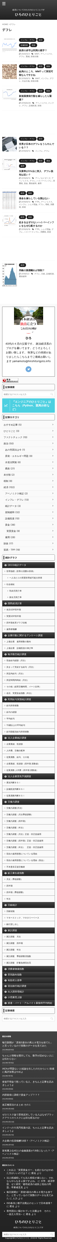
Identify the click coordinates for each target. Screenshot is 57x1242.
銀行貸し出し (12, 924)
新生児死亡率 (15, 597)
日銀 (43, 274)
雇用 (40, 183)
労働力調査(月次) (14, 808)
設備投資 (33, 105)
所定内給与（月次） (15, 673)
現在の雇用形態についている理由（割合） (25, 860)
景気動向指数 (15, 974)
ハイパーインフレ (44, 181)
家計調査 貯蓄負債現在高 (18, 962)
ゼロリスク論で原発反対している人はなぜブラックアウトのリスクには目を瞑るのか (28, 1116)
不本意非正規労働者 (15, 867)
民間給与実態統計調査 (19, 699)
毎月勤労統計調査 (17, 654)
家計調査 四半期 (14, 943)
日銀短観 (10, 911)
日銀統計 (12, 904)
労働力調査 (13, 801)
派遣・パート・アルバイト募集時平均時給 (30, 1002)
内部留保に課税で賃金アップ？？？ (21, 1094)
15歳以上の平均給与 (15, 725)
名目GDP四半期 (13, 609)
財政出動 (34, 56)
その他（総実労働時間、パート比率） (23, 686)
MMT (37, 54)
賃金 (26, 183)
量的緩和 (33, 183)
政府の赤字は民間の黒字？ (33, 50)
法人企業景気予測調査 (19, 776)
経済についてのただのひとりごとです (28, 1227)
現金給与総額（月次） (16, 660)
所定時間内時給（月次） (17, 680)
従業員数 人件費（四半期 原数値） (22, 770)
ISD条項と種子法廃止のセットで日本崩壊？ (29, 1203)
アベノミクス (46, 54)
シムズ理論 (32, 204)
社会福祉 (10, 584)
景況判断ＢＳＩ (13, 782)
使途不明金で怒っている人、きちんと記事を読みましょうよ (28, 1083)
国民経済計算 (15, 603)
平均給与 (10, 718)
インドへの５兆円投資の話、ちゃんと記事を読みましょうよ (28, 1129)
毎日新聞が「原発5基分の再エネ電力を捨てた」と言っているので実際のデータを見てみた (27, 1044)
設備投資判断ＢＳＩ (15, 789)
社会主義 (26, 81)
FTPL (37, 202)
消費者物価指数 (16, 968)
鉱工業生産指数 (16, 873)
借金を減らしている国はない (34, 198)
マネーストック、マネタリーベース (22, 917)
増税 (47, 204)
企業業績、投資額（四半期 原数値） (23, 763)
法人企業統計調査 (17, 737)
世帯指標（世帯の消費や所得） (20, 571)
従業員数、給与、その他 (17, 757)
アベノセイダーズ (42, 178)
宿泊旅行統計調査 (17, 985)
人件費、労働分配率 (15, 750)
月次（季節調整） (14, 879)
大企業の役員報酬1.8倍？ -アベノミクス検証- (26, 1140)
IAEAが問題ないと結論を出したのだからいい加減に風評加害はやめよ (28, 1070)
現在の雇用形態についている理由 (21, 853)
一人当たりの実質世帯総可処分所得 (25, 577)
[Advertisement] (28, 123)
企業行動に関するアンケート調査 (25, 635)
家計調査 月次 (13, 936)
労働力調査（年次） (15, 827)
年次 (8, 899)
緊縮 (28, 56)
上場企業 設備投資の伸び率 (19, 648)
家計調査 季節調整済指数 (18, 956)
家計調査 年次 (13, 949)
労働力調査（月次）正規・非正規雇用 (23, 834)
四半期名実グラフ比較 (16, 622)
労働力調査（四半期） (16, 821)
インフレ (45, 78)
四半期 (9, 885)
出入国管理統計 (16, 991)
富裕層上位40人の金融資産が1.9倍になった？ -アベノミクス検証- (28, 1152)
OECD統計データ (17, 565)
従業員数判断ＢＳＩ (15, 795)
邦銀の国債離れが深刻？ (32, 270)
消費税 (43, 232)
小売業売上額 (15, 997)
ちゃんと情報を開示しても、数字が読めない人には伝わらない (28, 1057)
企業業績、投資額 (14, 744)
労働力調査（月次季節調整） (19, 814)
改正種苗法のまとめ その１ (16, 1104)
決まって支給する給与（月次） (20, 667)
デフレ (22, 56)
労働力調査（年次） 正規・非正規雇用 (24, 847)
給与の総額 (11, 712)
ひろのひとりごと (28, 14)
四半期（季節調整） (15, 892)
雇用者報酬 (11, 629)
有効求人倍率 (15, 980)
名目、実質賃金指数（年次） (19, 693)
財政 (40, 105)
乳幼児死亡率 (15, 591)
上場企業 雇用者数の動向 (18, 641)
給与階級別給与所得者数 (17, 731)
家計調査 (12, 930)
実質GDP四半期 (13, 616)
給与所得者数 (12, 705)
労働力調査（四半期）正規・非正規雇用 (24, 840)
